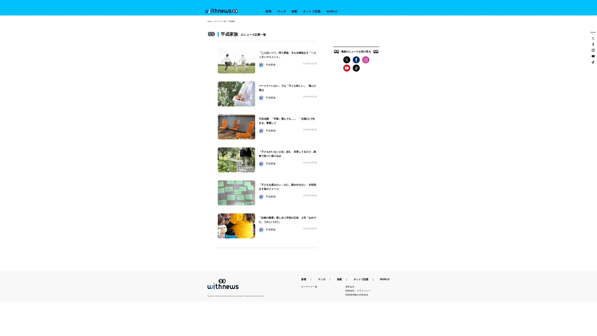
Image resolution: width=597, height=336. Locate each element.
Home (210, 21)
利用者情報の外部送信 (356, 295)
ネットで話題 (312, 11)
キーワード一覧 (220, 21)
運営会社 (350, 286)
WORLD (332, 11)
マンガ (281, 11)
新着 (269, 11)
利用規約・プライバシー (358, 290)
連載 (294, 11)
